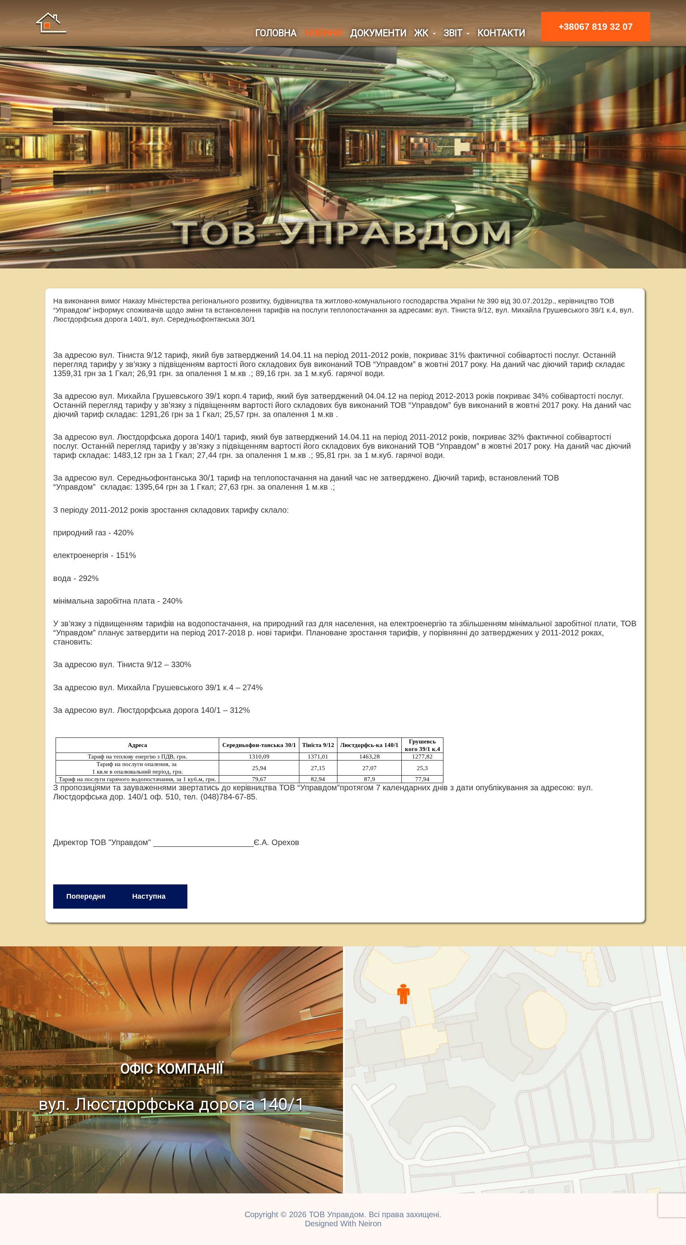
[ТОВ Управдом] (51, 22)
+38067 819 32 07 (596, 26)
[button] (425, 33)
